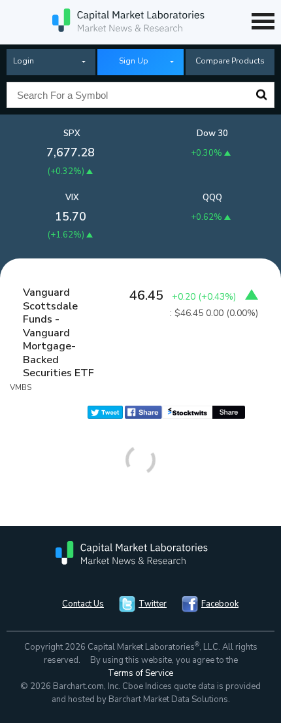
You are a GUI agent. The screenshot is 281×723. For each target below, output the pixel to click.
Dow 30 (212, 133)
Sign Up (133, 61)
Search (261, 95)
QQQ (212, 197)
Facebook (220, 604)
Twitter (153, 604)
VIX (72, 197)
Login (23, 61)
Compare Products (230, 61)
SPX (71, 133)
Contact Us (83, 604)
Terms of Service (140, 673)
